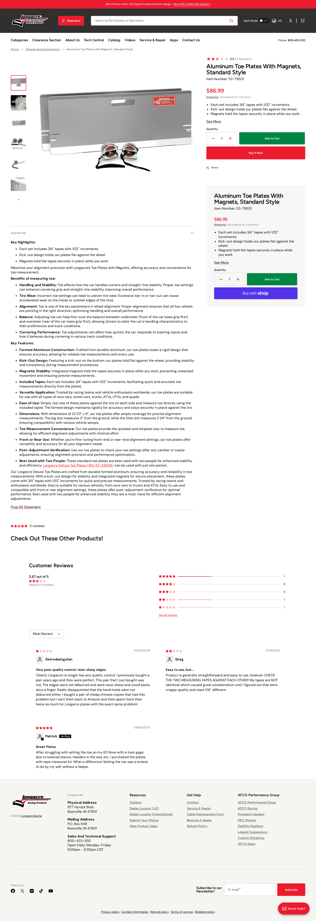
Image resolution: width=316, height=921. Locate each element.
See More (213, 121)
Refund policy (159, 912)
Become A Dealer (199, 820)
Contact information (135, 912)
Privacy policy (110, 912)
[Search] (232, 20)
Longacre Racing (31, 816)
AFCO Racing (248, 808)
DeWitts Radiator (250, 826)
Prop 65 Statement (26, 507)
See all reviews (168, 615)
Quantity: (212, 129)
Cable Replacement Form (205, 814)
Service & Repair (199, 808)
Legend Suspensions (252, 832)
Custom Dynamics (251, 838)
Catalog (135, 802)
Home (15, 49)
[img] (44, 651)
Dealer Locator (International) (151, 814)
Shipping (212, 97)
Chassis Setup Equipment (43, 49)
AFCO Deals (246, 844)
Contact (193, 802)
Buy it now (256, 152)
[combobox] (164, 21)
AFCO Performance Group (257, 802)
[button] (290, 20)
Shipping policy (205, 912)
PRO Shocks (247, 820)
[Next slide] (18, 200)
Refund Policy (197, 826)
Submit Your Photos (144, 820)
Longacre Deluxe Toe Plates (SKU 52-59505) (78, 465)
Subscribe (291, 889)
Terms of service (181, 912)
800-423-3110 (296, 40)
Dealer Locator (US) (144, 808)
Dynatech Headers (251, 814)
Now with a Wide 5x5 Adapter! (191, 4)
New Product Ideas (144, 826)
